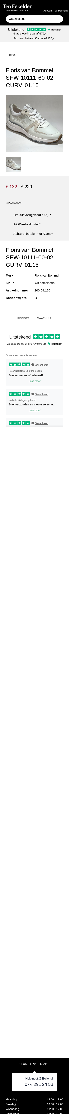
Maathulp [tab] (44, 318)
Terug (12, 54)
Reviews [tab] (23, 318)
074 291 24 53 (39, 1084)
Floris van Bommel (46, 275)
